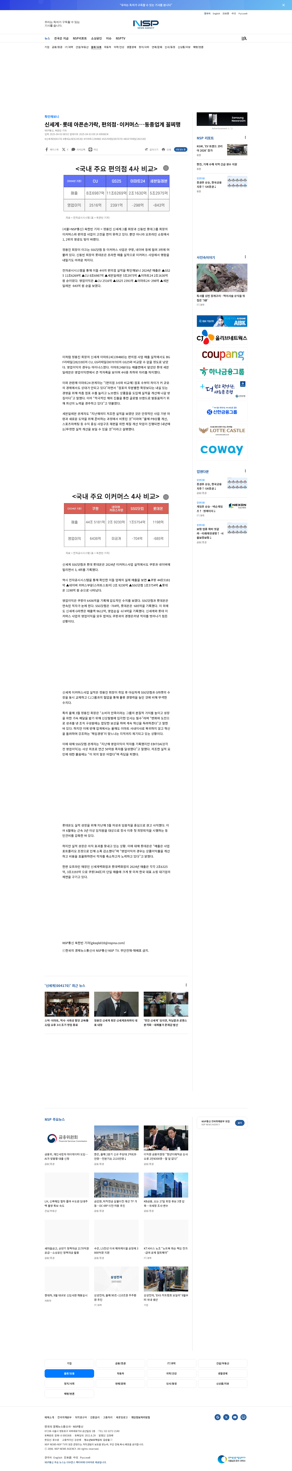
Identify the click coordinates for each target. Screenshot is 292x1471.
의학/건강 (171, 1373)
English (216, 13)
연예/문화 (120, 1383)
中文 (234, 13)
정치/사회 (69, 1383)
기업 (69, 1363)
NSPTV (120, 38)
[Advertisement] (265, 150)
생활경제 (222, 1373)
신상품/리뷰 (222, 1383)
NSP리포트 (80, 38)
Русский (243, 13)
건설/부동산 (222, 1363)
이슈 (109, 38)
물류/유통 (69, 1373)
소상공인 (96, 38)
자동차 (120, 1373)
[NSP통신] (146, 24)
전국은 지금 (61, 38)
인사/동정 (171, 1383)
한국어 (207, 13)
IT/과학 (171, 1363)
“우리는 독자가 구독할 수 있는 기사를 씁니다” (146, 5)
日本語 (226, 13)
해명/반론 (69, 1393)
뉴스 (47, 38)
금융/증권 (120, 1363)
